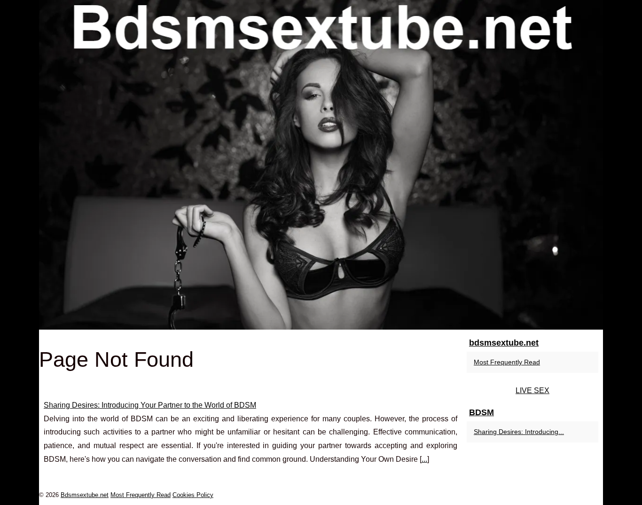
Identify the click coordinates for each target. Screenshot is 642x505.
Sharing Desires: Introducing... (519, 431)
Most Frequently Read (507, 362)
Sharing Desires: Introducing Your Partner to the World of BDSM (150, 405)
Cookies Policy (192, 494)
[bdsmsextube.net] (321, 165)
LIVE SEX (532, 391)
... (424, 459)
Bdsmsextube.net (85, 494)
